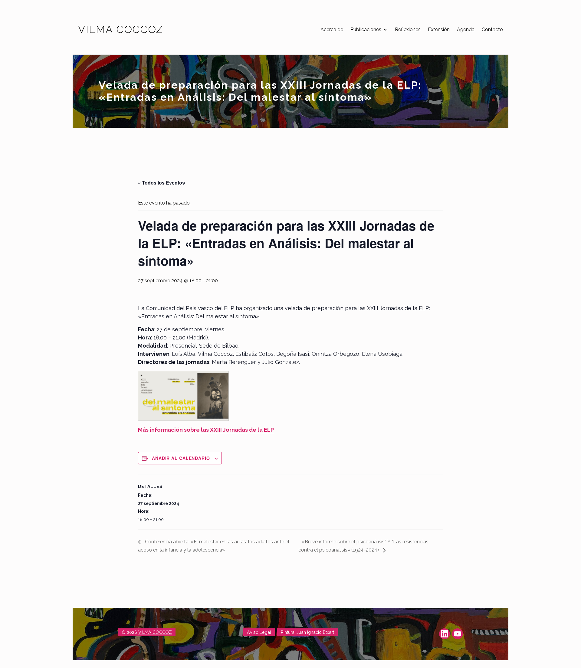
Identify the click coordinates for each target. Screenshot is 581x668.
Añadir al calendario (181, 458)
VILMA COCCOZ (155, 632)
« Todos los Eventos (161, 182)
